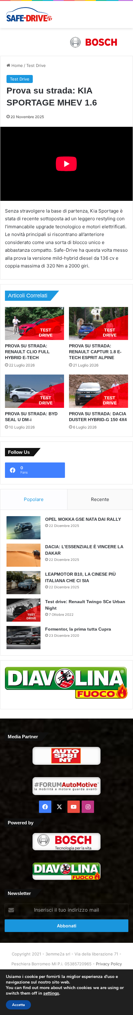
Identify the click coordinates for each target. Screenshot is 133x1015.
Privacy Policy (109, 963)
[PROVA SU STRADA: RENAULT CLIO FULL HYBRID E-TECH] (34, 323)
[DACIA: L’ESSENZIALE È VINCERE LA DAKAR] (23, 555)
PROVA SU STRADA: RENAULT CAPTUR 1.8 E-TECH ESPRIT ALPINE (95, 351)
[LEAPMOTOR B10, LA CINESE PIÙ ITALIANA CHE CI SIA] (23, 582)
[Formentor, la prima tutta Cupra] (23, 637)
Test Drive (36, 65)
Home (16, 65)
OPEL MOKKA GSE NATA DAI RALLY (83, 519)
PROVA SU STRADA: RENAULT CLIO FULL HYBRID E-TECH (27, 351)
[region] (66, 42)
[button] (66, 42)
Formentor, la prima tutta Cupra (78, 629)
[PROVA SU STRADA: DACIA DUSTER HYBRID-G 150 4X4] (98, 391)
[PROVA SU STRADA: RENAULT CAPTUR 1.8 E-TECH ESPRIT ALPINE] (98, 323)
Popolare (34, 499)
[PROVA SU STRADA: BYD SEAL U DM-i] (34, 391)
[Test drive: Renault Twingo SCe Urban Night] (23, 610)
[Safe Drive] (29, 14)
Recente (100, 499)
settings (51, 993)
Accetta (18, 1004)
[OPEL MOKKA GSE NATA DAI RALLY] (23, 527)
